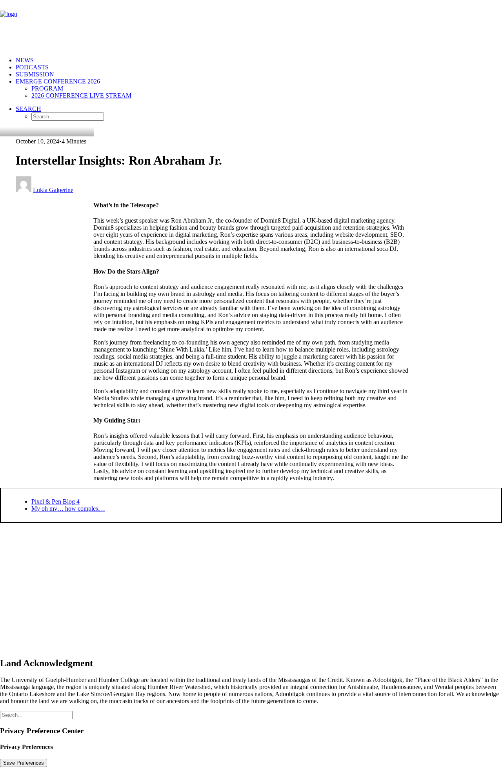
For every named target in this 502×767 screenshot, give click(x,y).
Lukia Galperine (53, 190)
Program (47, 88)
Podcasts (32, 67)
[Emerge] (251, 25)
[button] (28, 108)
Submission (35, 74)
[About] (173, 586)
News (25, 60)
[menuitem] (259, 60)
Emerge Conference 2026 (58, 81)
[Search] (36, 714)
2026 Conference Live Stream (81, 95)
